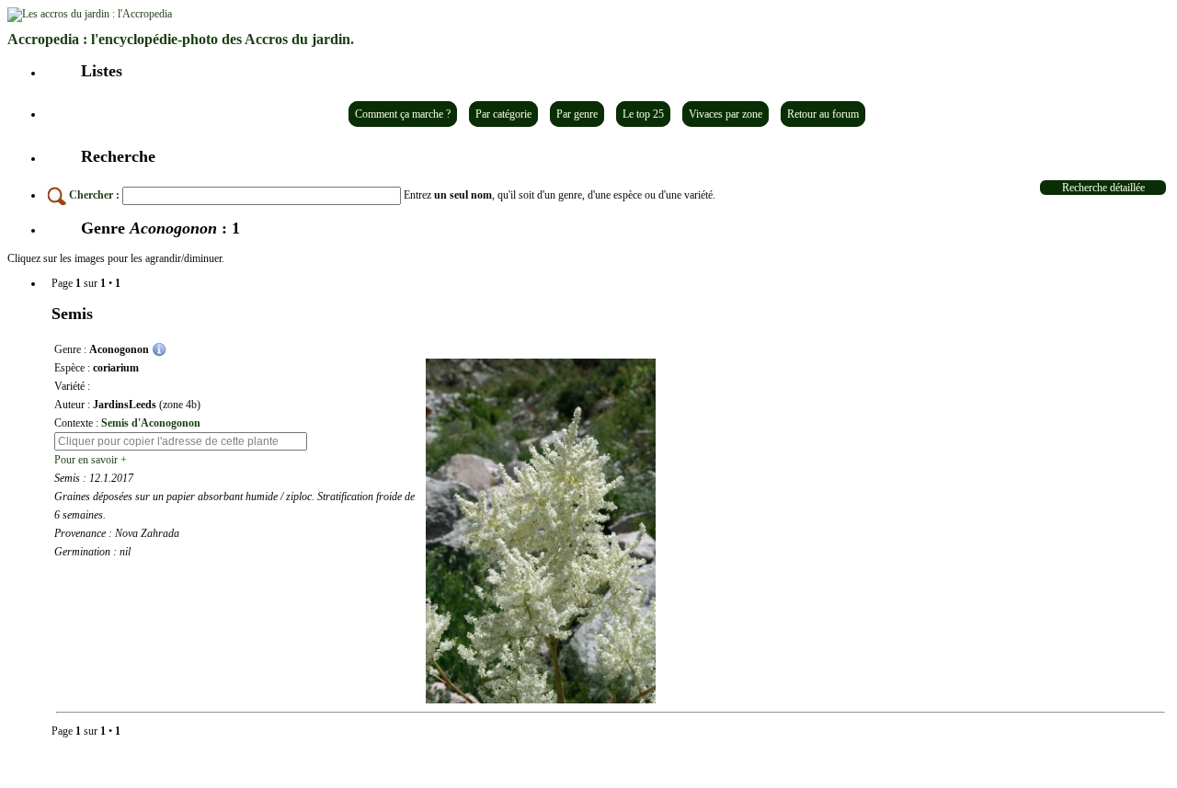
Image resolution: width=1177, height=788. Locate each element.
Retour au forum (823, 114)
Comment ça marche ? (403, 114)
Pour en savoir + (90, 459)
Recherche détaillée (1103, 187)
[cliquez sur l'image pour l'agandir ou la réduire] (541, 531)
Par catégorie (503, 114)
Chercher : (94, 194)
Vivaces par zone (725, 114)
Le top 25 (643, 114)
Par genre (577, 114)
